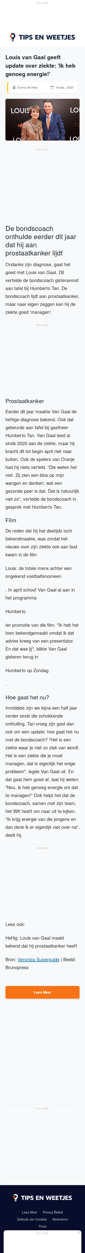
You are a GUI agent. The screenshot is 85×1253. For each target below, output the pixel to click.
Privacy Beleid (53, 1212)
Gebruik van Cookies (32, 1219)
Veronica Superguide (38, 959)
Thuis (42, 1226)
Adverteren (60, 1219)
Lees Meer (42, 992)
